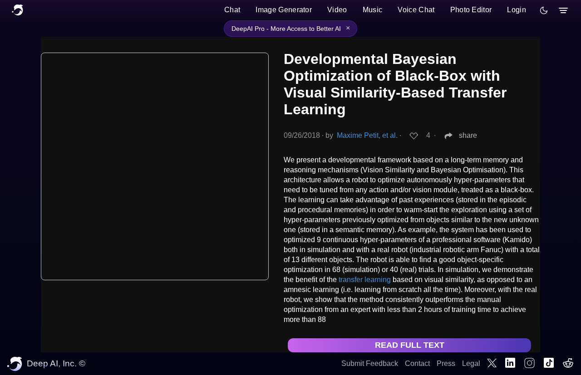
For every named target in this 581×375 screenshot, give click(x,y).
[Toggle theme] (544, 10)
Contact (417, 363)
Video (337, 10)
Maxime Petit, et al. (367, 135)
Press (446, 363)
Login (516, 10)
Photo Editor (471, 10)
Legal (471, 363)
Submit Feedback (369, 363)
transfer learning (365, 279)
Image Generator (284, 10)
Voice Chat (416, 10)
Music (373, 10)
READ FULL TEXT (409, 345)
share (468, 135)
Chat (232, 10)
